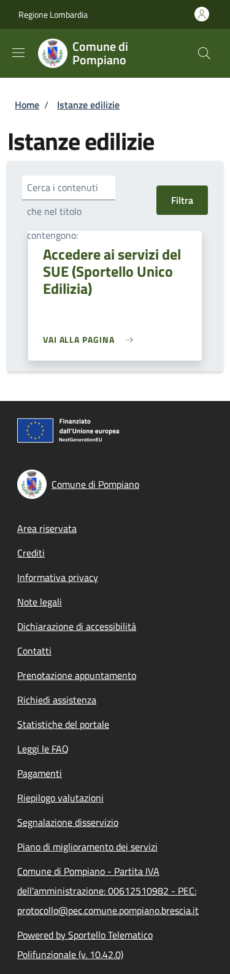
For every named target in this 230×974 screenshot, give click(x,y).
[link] (91, 339)
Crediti (31, 552)
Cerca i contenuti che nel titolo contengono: (62, 211)
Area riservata (47, 528)
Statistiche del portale (63, 724)
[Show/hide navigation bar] (18, 53)
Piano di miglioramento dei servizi (87, 846)
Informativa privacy (57, 577)
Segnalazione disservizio (67, 822)
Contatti (34, 650)
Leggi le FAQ (43, 748)
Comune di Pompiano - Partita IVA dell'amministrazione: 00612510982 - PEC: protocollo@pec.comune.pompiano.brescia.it (108, 891)
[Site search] (204, 53)
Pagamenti (39, 773)
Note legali (39, 601)
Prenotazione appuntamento (76, 675)
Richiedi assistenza (56, 699)
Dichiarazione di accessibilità (76, 626)
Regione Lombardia (53, 14)
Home (27, 104)
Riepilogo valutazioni (60, 797)
